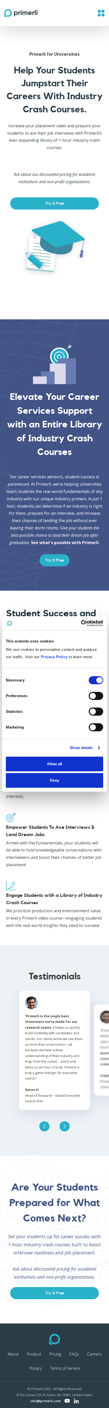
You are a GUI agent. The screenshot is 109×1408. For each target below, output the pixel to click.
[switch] (96, 696)
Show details (81, 748)
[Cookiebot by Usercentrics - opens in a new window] (81, 623)
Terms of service (65, 1368)
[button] (101, 13)
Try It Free (54, 203)
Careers (94, 1354)
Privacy (35, 1368)
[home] (21, 13)
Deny (54, 780)
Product (34, 1354)
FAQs (74, 1354)
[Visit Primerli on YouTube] (67, 1400)
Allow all (54, 764)
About (13, 1354)
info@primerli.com (45, 1401)
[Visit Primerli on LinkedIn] (76, 1400)
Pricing (55, 1354)
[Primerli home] (54, 1339)
